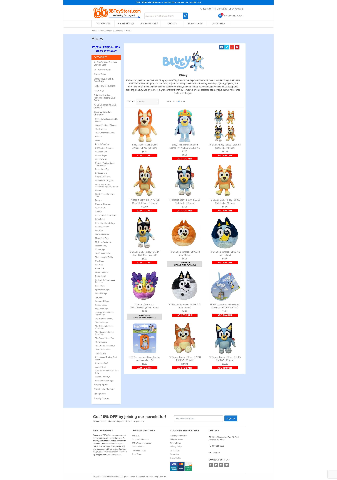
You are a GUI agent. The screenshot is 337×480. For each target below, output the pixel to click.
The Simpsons (101, 342)
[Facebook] (211, 465)
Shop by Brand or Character (111, 31)
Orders (223, 9)
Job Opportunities (139, 450)
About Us (135, 436)
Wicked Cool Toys (102, 377)
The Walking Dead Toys (105, 346)
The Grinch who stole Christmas (104, 327)
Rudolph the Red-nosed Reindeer (105, 281)
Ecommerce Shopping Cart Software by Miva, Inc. (146, 476)
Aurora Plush (100, 74)
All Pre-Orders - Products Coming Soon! (105, 63)
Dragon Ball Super (102, 177)
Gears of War (100, 208)
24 (174, 102)
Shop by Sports (101, 384)
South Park (99, 286)
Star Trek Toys (101, 293)
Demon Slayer (101, 155)
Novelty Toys (100, 394)
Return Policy (175, 443)
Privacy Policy (176, 447)
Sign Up (231, 418)
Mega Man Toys (101, 238)
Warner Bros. (100, 367)
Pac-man (99, 265)
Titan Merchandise (103, 349)
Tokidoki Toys (100, 353)
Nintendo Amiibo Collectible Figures (106, 120)
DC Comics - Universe (104, 148)
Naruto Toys (100, 250)
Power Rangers (101, 272)
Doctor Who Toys (102, 169)
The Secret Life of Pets (104, 338)
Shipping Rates (176, 439)
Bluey (97, 140)
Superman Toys (101, 309)
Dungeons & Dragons (104, 180)
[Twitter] (216, 465)
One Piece (99, 261)
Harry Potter (100, 219)
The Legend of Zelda (104, 257)
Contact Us (174, 450)
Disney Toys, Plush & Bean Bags (103, 80)
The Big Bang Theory (104, 318)
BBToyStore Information (141, 443)
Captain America (102, 144)
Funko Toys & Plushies (104, 86)
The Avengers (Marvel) (104, 133)
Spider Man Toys (102, 290)
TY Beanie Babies (102, 69)
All (184, 102)
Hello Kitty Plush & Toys (105, 223)
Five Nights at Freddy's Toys (104, 195)
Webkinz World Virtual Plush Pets (107, 372)
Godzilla (98, 212)
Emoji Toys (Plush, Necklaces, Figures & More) (106, 185)
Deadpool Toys (101, 152)
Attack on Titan (101, 129)
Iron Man (99, 231)
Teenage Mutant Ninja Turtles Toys (104, 313)
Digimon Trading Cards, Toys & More (105, 164)
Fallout (98, 190)
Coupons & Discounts (141, 439)
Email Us (216, 453)
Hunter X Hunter (102, 227)
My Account (237, 9)
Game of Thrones (102, 204)
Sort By (131, 102)
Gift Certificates (138, 447)
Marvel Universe (102, 234)
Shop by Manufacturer (104, 389)
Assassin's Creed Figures (105, 125)
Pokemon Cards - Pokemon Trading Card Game (104, 97)
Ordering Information (178, 436)
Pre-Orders (195, 24)
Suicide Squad (101, 305)
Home (93, 31)
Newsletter (174, 454)
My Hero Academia (103, 242)
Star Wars (99, 297)
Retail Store (136, 454)
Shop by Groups (101, 398)
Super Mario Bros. (102, 253)
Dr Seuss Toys (101, 173)
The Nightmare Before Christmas (104, 333)
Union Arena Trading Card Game (106, 358)
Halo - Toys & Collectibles (105, 215)
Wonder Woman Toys (104, 380)
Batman (98, 136)
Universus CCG (101, 363)
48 (179, 102)
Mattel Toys (99, 90)
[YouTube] (226, 465)
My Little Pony (101, 246)
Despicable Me (101, 159)
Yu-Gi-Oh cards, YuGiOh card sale (105, 106)
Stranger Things (102, 301)
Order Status (175, 458)
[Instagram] (221, 465)
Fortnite (98, 200)
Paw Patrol (99, 268)
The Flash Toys (101, 322)
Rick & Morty (100, 276)
